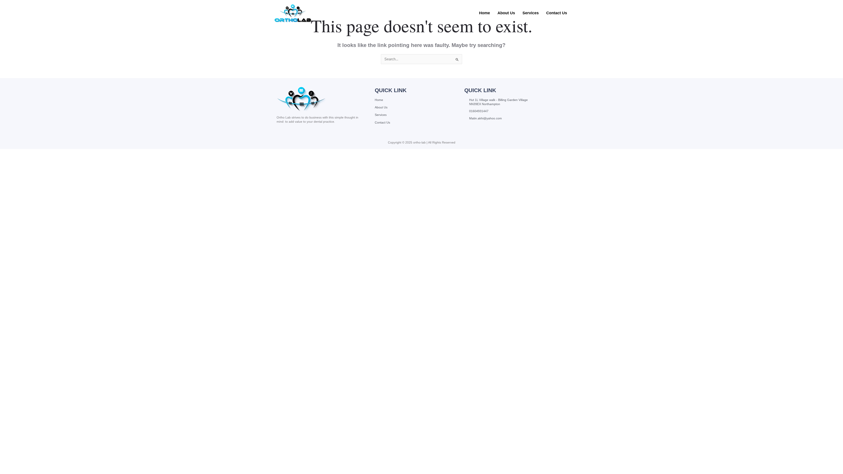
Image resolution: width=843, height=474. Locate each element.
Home (484, 13)
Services (530, 13)
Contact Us (556, 13)
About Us (506, 13)
